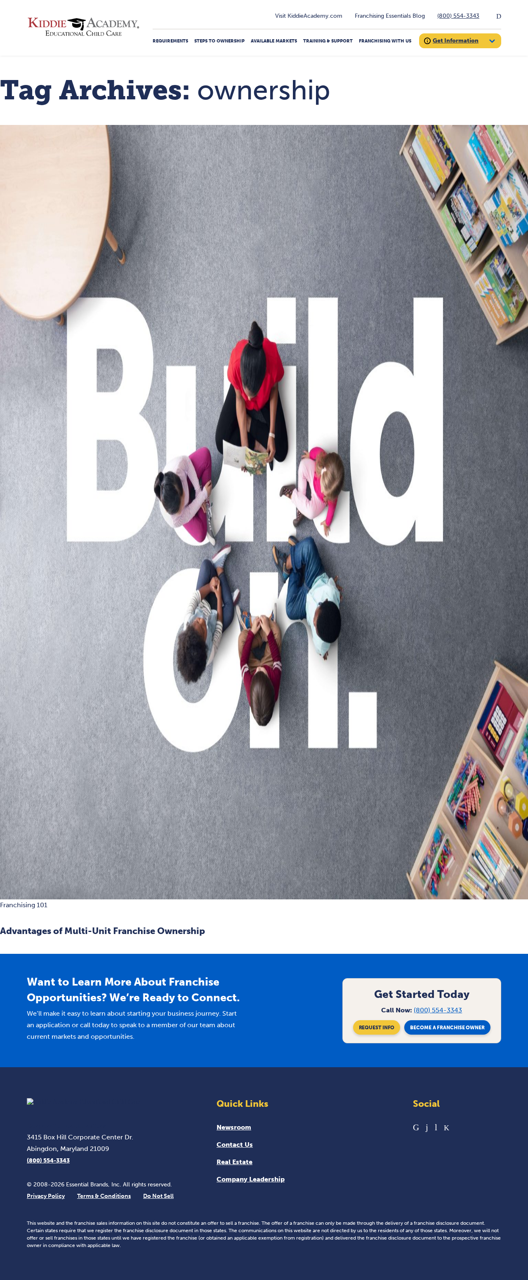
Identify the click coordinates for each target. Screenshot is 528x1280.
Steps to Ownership (219, 41)
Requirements (170, 41)
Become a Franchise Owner (447, 1028)
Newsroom (234, 1127)
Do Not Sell (158, 1196)
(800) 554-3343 (458, 15)
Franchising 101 (23, 905)
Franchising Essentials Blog (390, 15)
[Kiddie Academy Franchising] (83, 36)
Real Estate (234, 1162)
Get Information (455, 40)
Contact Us (235, 1144)
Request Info (377, 1028)
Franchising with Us (385, 41)
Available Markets (274, 41)
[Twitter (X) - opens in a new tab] (446, 1127)
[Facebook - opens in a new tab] (427, 1127)
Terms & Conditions (104, 1196)
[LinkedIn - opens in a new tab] (416, 1127)
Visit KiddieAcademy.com (308, 15)
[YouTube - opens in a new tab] (436, 1127)
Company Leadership (251, 1179)
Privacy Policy (46, 1196)
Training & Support (328, 41)
